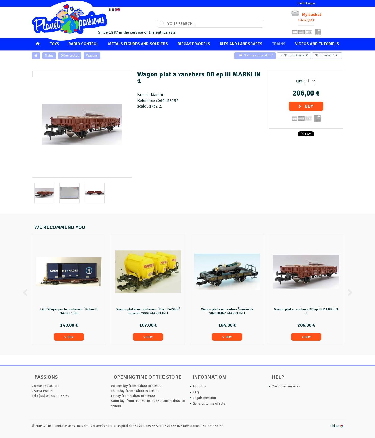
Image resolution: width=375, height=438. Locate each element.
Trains (278, 43)
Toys (54, 43)
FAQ (196, 392)
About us (199, 386)
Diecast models (194, 43)
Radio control (83, 43)
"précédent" (296, 55)
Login (310, 3)
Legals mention (204, 398)
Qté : (300, 81)
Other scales (70, 56)
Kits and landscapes (241, 43)
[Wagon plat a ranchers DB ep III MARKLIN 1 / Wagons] (32, 74)
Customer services (286, 386)
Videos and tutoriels (317, 43)
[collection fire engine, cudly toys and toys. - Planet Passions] (69, 21)
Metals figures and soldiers (138, 43)
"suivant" (324, 55)
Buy (309, 106)
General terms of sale (209, 403)
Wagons (92, 56)
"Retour (258, 55)
